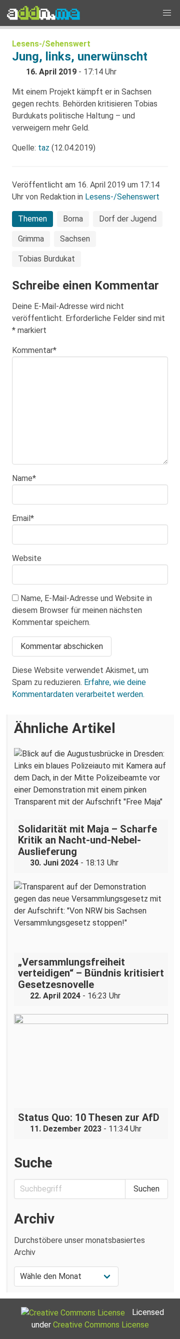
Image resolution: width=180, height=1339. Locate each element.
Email (23, 518)
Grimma (31, 239)
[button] (167, 13)
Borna (73, 219)
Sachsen (75, 239)
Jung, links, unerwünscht (80, 57)
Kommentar (34, 350)
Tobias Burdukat (46, 259)
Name (24, 478)
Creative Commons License (101, 1325)
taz (44, 147)
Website (27, 558)
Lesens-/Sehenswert (51, 43)
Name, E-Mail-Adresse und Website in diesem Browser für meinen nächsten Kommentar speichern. (82, 610)
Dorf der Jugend (127, 219)
